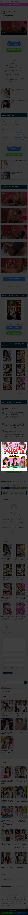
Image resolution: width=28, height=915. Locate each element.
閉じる (14, 469)
